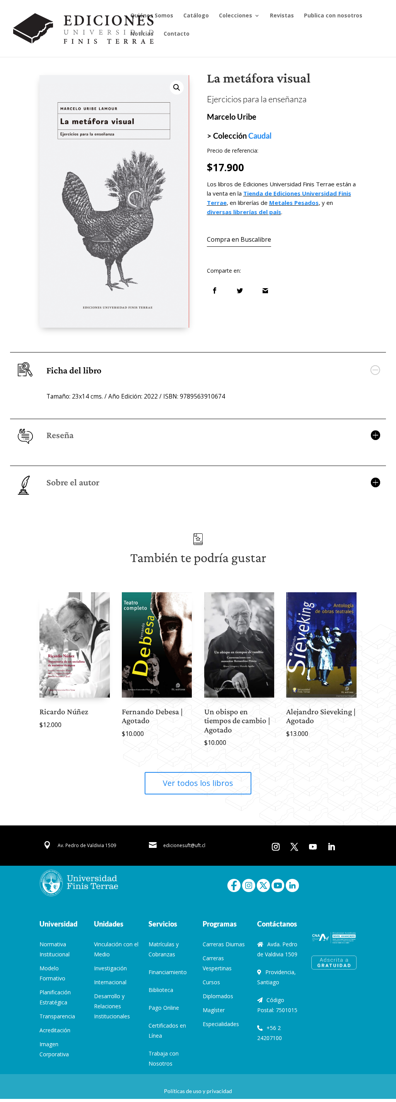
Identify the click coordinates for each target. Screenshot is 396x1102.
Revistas (282, 16)
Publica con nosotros (333, 16)
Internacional (110, 982)
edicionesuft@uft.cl (184, 845)
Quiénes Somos (151, 16)
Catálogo (196, 16)
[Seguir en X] (294, 846)
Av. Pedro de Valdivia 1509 (87, 845)
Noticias (142, 34)
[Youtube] (278, 885)
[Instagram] (248, 885)
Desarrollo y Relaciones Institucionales (112, 1006)
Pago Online (163, 1007)
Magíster (214, 1010)
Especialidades (221, 1024)
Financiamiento (167, 972)
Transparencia (57, 1016)
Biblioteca (160, 990)
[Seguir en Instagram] (275, 846)
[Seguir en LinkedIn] (331, 846)
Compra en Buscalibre (239, 239)
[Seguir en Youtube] (313, 846)
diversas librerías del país (244, 212)
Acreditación (54, 1030)
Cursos (211, 982)
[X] (263, 885)
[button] (177, 88)
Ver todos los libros (198, 783)
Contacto (176, 34)
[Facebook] (234, 885)
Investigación (110, 968)
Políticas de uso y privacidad (198, 1091)
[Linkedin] (292, 885)
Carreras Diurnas (224, 944)
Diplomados (218, 996)
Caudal (259, 135)
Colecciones (235, 16)
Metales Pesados (294, 202)
